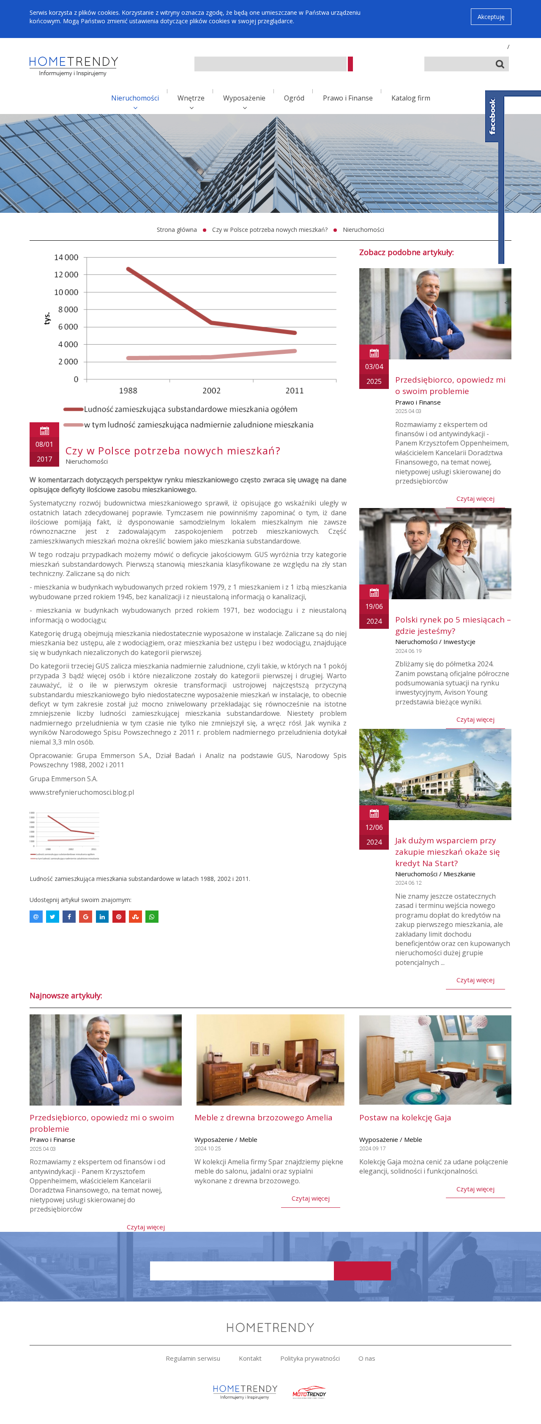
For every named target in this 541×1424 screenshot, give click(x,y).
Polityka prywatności (310, 1358)
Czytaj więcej (475, 498)
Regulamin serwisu (193, 1358)
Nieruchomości (135, 98)
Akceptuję (491, 17)
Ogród (294, 98)
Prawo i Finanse (348, 98)
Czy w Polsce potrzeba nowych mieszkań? (270, 230)
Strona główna (177, 230)
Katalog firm (410, 98)
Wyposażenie (244, 98)
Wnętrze (191, 98)
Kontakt (250, 1358)
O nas (366, 1358)
